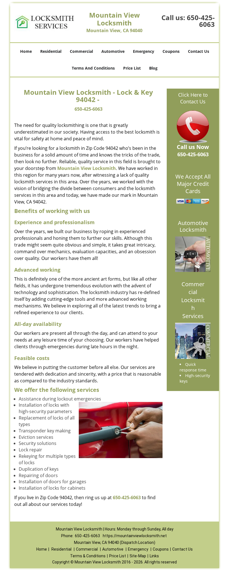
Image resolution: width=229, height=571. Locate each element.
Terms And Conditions (93, 68)
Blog (153, 68)
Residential (50, 51)
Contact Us (198, 51)
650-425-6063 (201, 21)
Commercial (81, 51)
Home (26, 51)
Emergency (143, 51)
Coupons (171, 51)
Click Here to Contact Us (193, 98)
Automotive (113, 51)
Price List (132, 68)
